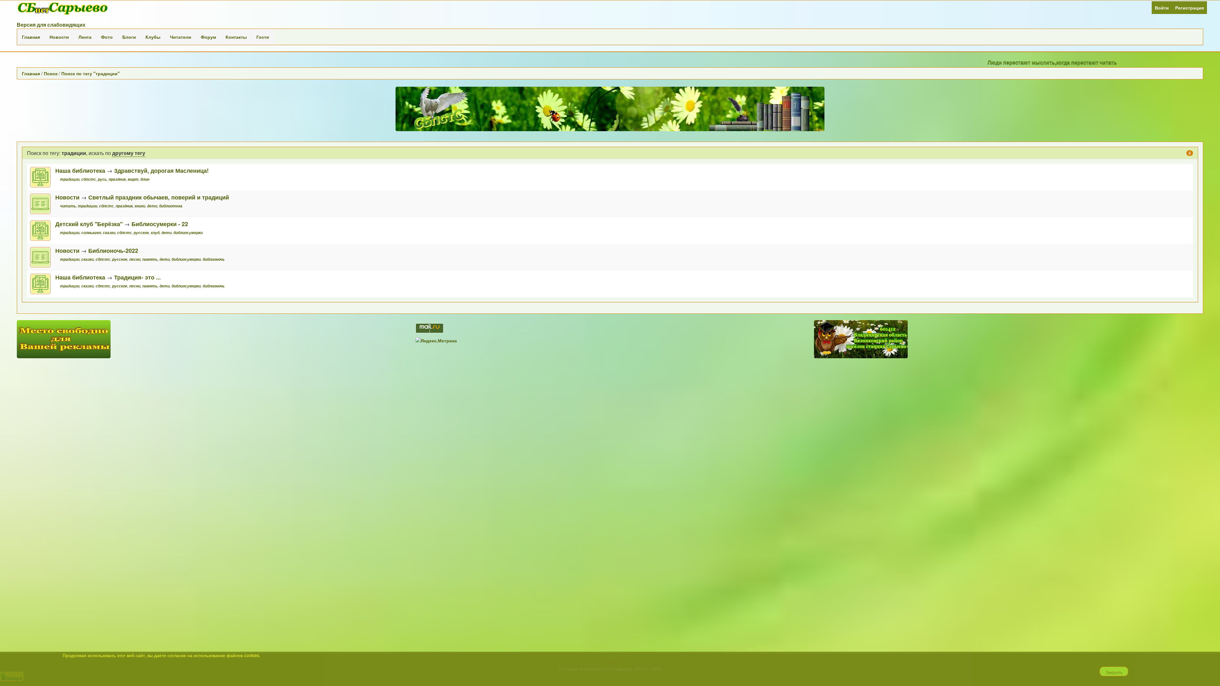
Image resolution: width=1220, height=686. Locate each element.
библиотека (170, 206)
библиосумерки (188, 232)
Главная (31, 37)
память (150, 259)
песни (134, 259)
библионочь (214, 259)
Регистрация (1189, 7)
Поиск (51, 73)
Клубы (153, 37)
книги (140, 206)
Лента (85, 37)
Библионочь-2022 (113, 250)
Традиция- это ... (137, 277)
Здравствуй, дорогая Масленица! (161, 170)
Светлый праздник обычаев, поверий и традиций (158, 197)
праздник (117, 179)
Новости (59, 37)
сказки (109, 232)
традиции (69, 179)
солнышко (91, 232)
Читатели (180, 37)
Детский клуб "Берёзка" (89, 224)
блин (144, 179)
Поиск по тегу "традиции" (90, 73)
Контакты (236, 37)
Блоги (129, 37)
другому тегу (128, 153)
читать (68, 206)
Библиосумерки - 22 (160, 224)
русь (102, 179)
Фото (107, 37)
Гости (262, 37)
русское (141, 232)
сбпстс (88, 179)
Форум (208, 37)
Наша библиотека (80, 170)
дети (152, 206)
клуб (155, 232)
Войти (1162, 7)
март (133, 179)
